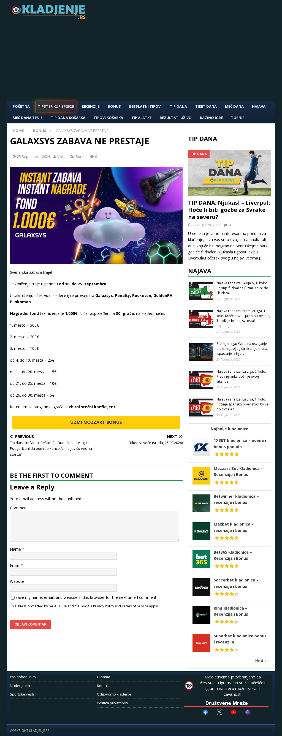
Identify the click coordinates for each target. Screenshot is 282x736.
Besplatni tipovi (145, 106)
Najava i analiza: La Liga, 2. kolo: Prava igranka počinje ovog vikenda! (241, 376)
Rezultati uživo (176, 117)
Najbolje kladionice (229, 428)
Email (15, 565)
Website (17, 581)
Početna (21, 106)
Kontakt (103, 685)
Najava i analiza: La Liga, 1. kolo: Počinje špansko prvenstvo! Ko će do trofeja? (242, 404)
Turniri (238, 117)
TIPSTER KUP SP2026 (56, 106)
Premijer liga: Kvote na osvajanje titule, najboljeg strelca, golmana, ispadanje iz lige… (242, 348)
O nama (103, 676)
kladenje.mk (20, 685)
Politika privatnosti (112, 702)
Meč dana (234, 106)
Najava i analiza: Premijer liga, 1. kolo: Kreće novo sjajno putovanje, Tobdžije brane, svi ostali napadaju (243, 318)
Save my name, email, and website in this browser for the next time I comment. (86, 597)
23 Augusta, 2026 (206, 224)
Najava (258, 106)
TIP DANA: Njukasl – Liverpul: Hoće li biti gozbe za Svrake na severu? (229, 210)
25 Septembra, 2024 (33, 156)
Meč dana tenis (28, 117)
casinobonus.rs (23, 676)
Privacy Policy (103, 606)
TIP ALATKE (141, 117)
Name (16, 549)
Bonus (114, 106)
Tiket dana (206, 106)
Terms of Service (135, 606)
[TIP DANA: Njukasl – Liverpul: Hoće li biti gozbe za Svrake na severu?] (229, 173)
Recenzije (90, 106)
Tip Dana (178, 106)
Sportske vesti (22, 694)
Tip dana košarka (68, 117)
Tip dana (202, 138)
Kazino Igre (211, 117)
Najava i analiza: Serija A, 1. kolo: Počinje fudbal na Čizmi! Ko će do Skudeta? (242, 288)
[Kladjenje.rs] (49, 17)
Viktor (62, 156)
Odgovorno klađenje (114, 694)
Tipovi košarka (108, 117)
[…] (262, 258)
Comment (19, 507)
